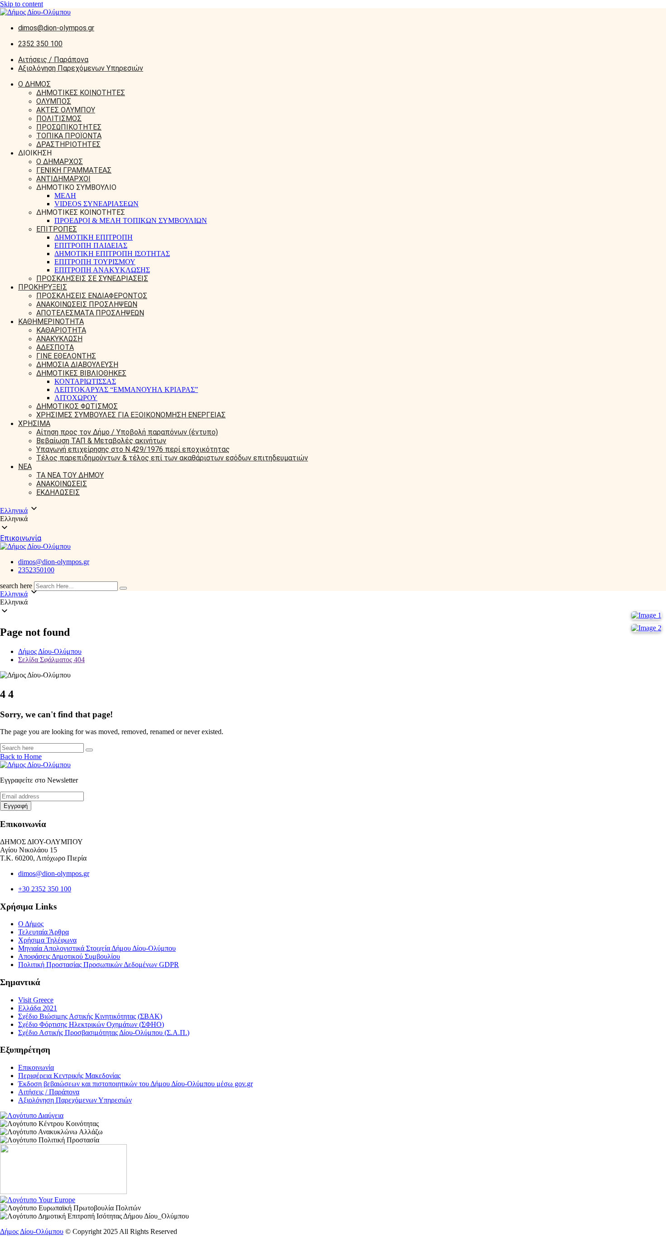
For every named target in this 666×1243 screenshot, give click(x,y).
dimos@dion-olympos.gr (56, 28)
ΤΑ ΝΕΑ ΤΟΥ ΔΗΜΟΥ (70, 475)
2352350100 (36, 570)
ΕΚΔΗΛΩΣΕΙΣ (58, 492)
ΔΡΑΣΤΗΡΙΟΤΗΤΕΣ (68, 144)
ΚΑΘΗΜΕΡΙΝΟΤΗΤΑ (51, 321)
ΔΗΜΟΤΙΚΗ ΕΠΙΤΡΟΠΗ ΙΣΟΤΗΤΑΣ (112, 253)
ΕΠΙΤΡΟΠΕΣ (56, 229)
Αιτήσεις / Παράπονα (53, 59)
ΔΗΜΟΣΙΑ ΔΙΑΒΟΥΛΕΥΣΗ (77, 364)
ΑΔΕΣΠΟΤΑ (55, 347)
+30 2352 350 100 (44, 889)
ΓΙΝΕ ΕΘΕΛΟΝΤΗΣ (66, 356)
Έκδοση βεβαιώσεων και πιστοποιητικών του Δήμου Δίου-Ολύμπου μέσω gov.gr (135, 1084)
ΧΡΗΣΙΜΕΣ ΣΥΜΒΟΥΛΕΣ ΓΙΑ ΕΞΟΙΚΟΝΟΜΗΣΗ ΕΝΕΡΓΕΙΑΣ (131, 415)
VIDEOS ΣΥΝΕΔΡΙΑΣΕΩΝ (96, 204)
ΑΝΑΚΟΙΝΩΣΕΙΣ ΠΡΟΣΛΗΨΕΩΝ (86, 304)
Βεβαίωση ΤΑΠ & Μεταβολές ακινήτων (101, 440)
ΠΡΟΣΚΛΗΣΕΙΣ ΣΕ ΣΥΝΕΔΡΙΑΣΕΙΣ (92, 278)
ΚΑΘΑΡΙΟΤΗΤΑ (61, 330)
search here (16, 586)
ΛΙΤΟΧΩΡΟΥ (75, 397)
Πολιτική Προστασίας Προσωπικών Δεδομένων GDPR (98, 964)
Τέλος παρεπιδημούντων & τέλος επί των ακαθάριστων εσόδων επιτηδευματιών (172, 458)
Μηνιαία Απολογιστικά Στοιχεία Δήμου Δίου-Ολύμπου (97, 948)
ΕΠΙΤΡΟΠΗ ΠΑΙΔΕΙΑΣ (90, 245)
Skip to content (21, 4)
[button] (333, 519)
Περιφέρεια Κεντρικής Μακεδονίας (69, 1075)
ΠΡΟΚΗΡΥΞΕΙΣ (42, 287)
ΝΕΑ (25, 466)
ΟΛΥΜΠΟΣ (53, 101)
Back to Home (21, 756)
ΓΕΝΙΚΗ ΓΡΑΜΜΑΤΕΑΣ (73, 170)
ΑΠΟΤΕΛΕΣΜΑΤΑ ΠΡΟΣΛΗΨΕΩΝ (90, 313)
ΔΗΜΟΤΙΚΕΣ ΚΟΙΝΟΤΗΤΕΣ (80, 92)
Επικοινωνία (20, 538)
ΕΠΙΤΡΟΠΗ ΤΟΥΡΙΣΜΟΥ (94, 262)
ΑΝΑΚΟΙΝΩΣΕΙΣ (61, 483)
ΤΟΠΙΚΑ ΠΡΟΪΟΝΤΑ (68, 135)
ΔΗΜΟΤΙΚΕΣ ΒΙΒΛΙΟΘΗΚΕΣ (81, 373)
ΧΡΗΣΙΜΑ (34, 423)
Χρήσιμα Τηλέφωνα (47, 940)
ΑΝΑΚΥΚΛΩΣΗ (59, 338)
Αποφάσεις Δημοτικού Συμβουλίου (69, 956)
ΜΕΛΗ (65, 195)
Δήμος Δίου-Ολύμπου (31, 1231)
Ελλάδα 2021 (37, 1008)
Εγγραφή (16, 806)
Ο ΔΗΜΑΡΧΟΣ (59, 161)
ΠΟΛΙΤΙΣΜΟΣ (59, 118)
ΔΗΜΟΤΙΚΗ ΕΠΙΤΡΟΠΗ (93, 237)
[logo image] (35, 546)
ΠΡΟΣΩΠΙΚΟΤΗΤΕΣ (68, 127)
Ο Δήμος (30, 924)
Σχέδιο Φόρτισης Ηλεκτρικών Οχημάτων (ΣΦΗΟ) (91, 1024)
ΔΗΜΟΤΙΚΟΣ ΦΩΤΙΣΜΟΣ (77, 406)
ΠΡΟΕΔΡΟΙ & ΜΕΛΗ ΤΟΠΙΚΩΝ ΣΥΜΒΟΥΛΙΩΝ (130, 220)
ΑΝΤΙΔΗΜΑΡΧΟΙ (63, 178)
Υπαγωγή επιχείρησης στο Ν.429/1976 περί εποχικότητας (133, 449)
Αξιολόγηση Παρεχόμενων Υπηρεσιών (80, 68)
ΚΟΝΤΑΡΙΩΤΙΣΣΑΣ (85, 381)
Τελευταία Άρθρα (43, 932)
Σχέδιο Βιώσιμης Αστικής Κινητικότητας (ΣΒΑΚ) (90, 1016)
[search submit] (123, 588)
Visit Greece (35, 1000)
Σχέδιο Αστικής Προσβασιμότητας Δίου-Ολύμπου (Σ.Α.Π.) (103, 1032)
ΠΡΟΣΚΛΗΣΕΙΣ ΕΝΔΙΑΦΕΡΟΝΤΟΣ (91, 295)
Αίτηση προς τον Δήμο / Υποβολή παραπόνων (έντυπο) (127, 432)
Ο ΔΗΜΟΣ (34, 84)
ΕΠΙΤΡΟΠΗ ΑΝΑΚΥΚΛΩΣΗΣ (102, 270)
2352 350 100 (40, 43)
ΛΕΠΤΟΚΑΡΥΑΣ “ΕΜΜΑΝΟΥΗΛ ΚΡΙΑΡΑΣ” (126, 389)
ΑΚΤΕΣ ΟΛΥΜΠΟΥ (65, 110)
